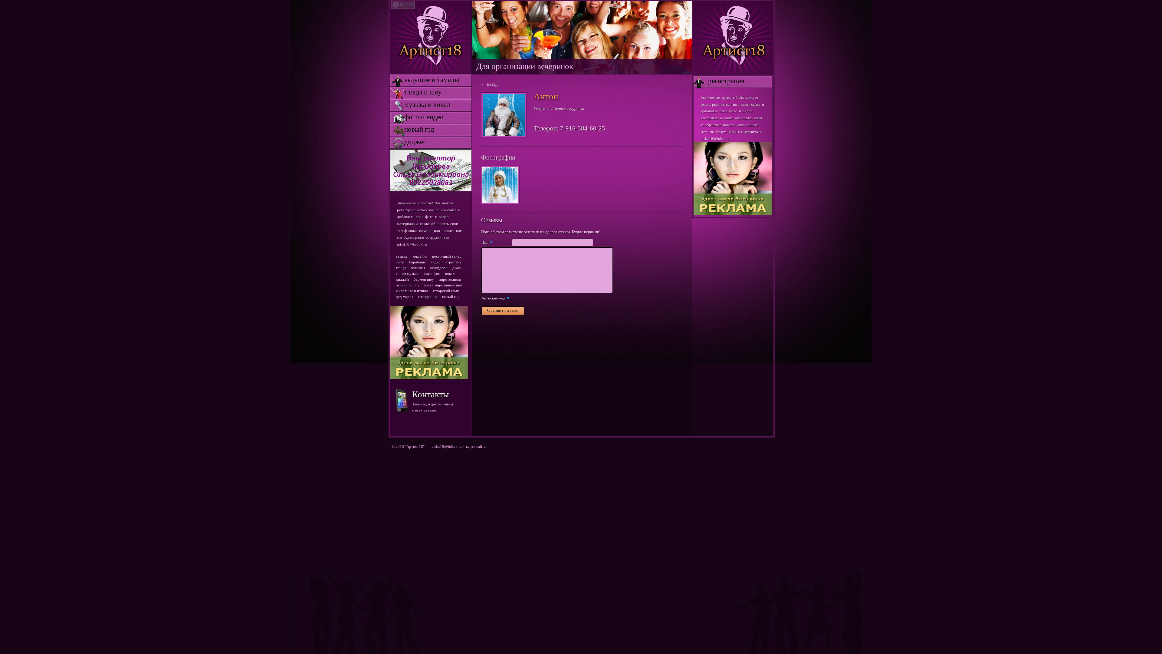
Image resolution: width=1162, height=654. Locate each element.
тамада (402, 256)
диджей (402, 279)
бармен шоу (424, 279)
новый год (412, 129)
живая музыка (407, 273)
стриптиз (453, 262)
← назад (489, 84)
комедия (418, 268)
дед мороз (404, 296)
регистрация (719, 81)
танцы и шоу (416, 92)
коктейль (419, 256)
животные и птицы (412, 291)
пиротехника (450, 279)
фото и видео (417, 117)
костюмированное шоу (443, 285)
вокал (450, 273)
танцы (401, 268)
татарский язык (446, 291)
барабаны (417, 262)
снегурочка (427, 296)
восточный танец (446, 256)
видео (436, 262)
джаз (456, 268)
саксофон (432, 273)
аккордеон (439, 268)
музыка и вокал (420, 104)
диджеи (408, 142)
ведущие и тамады (424, 80)
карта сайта (476, 446)
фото (400, 262)
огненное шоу (407, 285)
